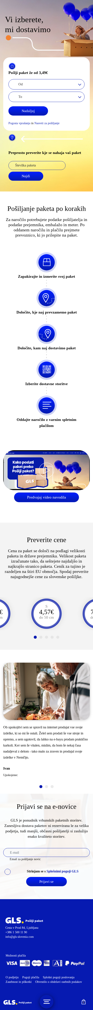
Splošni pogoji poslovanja (58, 977)
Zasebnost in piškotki (19, 981)
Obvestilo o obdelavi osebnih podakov (58, 981)
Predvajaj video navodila (46, 497)
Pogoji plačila (31, 977)
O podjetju (12, 977)
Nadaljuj (28, 111)
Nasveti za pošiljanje (46, 123)
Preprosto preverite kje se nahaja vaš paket (44, 153)
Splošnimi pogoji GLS (62, 871)
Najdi (26, 176)
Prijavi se (46, 882)
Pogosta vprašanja (19, 123)
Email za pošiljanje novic (25, 859)
